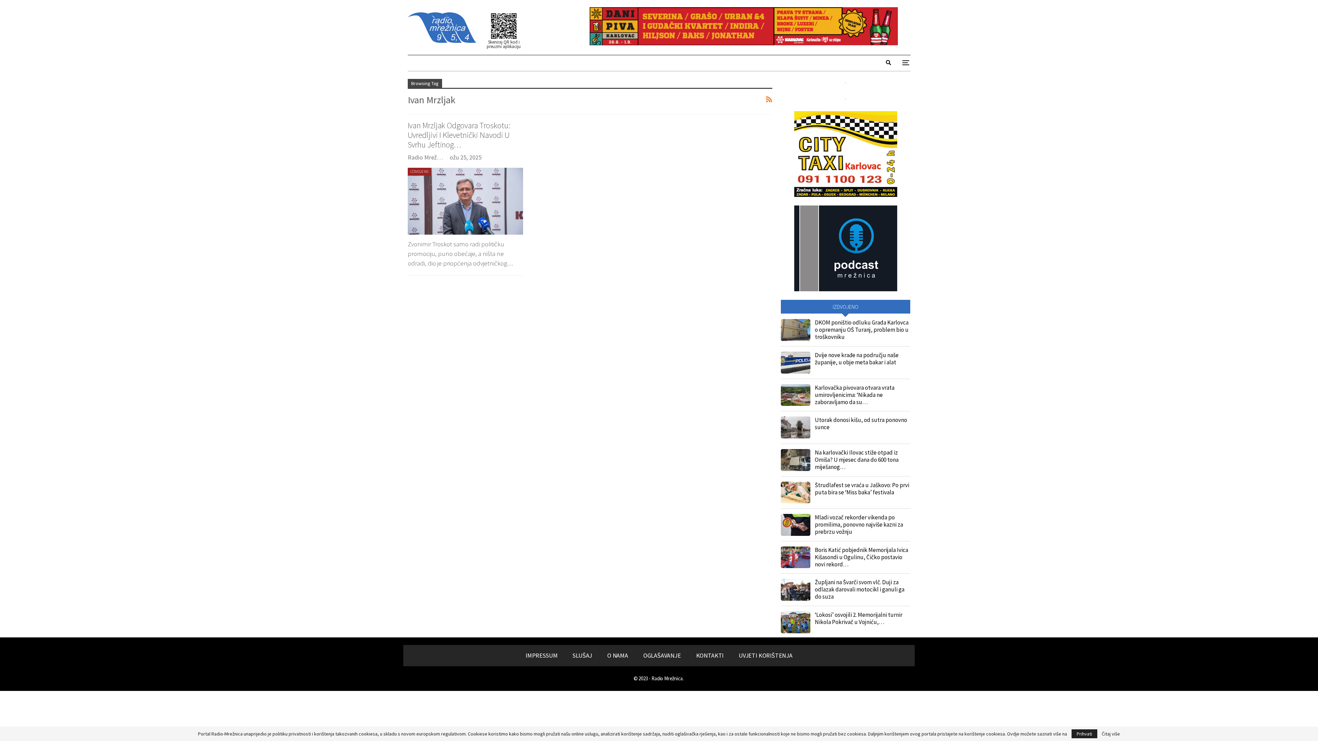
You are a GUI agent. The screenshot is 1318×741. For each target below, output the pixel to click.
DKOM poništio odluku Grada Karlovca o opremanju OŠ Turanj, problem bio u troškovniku (862, 330)
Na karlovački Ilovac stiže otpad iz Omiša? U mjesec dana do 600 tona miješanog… (857, 460)
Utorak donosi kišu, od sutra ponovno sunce (861, 423)
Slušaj (582, 655)
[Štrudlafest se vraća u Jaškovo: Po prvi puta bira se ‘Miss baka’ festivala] (795, 493)
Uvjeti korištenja (766, 655)
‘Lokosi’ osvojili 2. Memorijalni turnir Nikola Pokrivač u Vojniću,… (858, 618)
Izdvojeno (419, 171)
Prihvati (1084, 734)
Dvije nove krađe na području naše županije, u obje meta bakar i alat (857, 358)
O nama (617, 655)
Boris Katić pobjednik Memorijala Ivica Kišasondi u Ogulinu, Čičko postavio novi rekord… (861, 557)
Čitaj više (1111, 733)
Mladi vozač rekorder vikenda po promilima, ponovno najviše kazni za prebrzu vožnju (859, 525)
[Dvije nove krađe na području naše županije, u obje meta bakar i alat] (795, 363)
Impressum (541, 655)
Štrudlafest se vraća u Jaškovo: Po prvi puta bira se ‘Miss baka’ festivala (862, 488)
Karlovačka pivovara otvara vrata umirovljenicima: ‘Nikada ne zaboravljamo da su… (854, 395)
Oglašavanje (662, 655)
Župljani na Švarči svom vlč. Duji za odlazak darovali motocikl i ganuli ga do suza (859, 589)
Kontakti (710, 655)
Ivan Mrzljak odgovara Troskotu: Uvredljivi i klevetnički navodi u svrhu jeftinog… (459, 135)
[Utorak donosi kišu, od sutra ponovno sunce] (795, 427)
